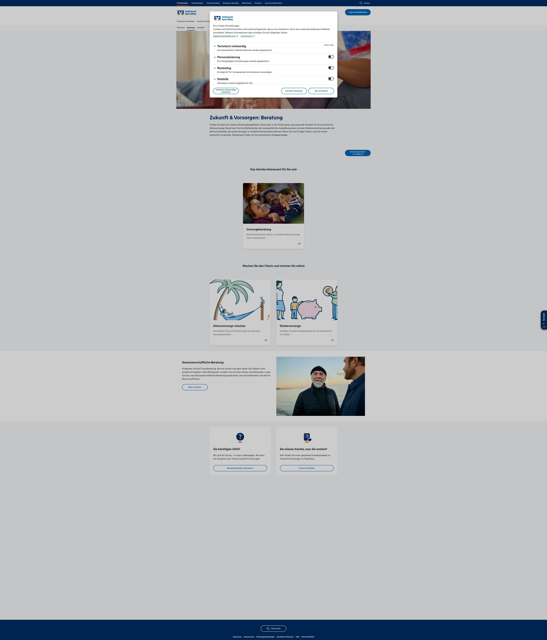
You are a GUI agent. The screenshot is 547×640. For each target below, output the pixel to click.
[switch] (331, 56)
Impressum (246, 36)
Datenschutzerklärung (224, 36)
